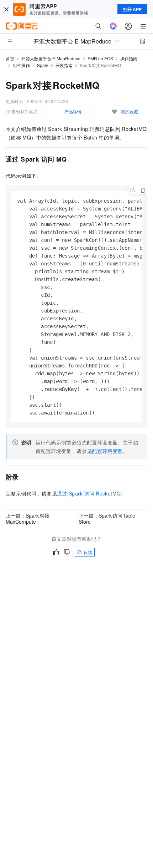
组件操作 (21, 65)
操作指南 (128, 58)
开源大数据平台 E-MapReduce (50, 58)
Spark (42, 65)
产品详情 (72, 111)
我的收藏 (129, 111)
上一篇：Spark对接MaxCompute (27, 518)
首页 (10, 59)
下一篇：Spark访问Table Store (107, 518)
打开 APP (132, 9)
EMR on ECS (100, 58)
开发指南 (64, 65)
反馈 (88, 552)
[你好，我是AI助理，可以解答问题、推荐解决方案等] (113, 26)
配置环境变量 (107, 450)
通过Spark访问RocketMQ (89, 493)
